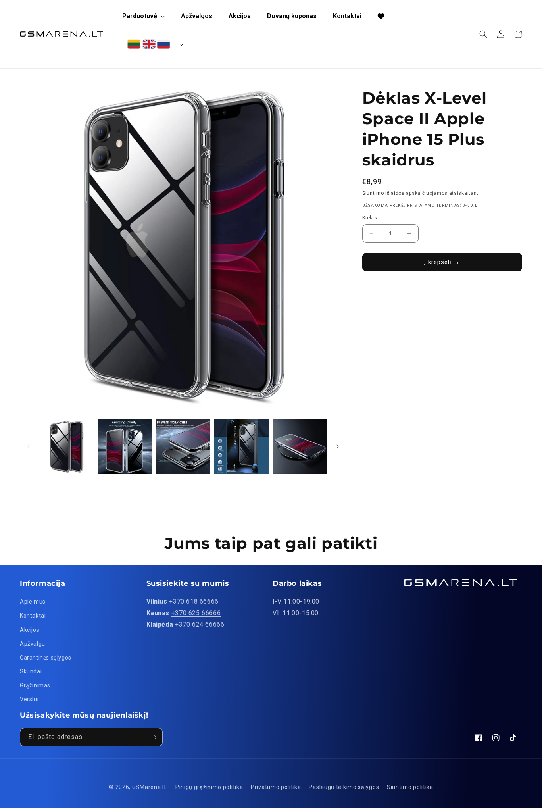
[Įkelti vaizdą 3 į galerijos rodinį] (183, 446)
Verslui (29, 699)
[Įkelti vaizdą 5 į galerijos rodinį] (300, 446)
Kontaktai (33, 615)
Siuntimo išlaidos (383, 193)
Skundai (31, 671)
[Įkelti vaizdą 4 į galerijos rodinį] (241, 446)
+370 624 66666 (199, 624)
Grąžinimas (35, 685)
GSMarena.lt (149, 787)
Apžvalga (32, 644)
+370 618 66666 (193, 601)
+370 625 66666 (196, 613)
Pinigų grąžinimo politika (209, 787)
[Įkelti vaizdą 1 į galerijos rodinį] (66, 446)
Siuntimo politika (410, 787)
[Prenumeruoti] (153, 737)
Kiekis (369, 218)
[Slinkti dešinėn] (337, 446)
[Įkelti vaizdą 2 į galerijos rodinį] (125, 446)
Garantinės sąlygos (45, 657)
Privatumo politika (276, 787)
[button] (483, 34)
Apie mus (33, 601)
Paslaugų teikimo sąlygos (344, 787)
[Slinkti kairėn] (28, 446)
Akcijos (29, 630)
